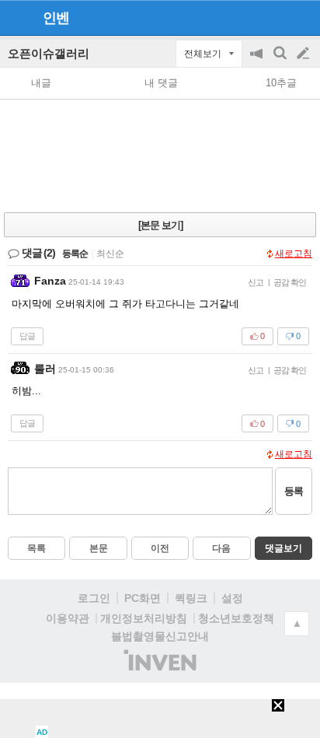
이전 (160, 548)
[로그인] (273, 17)
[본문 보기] (160, 225)
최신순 (110, 253)
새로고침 (293, 253)
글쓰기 (304, 53)
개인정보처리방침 (143, 618)
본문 (98, 548)
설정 (232, 598)
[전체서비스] (301, 17)
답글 (27, 336)
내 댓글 (161, 83)
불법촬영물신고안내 (160, 636)
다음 (221, 548)
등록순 (75, 253)
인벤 (56, 18)
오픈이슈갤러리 (48, 53)
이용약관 (67, 618)
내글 (41, 83)
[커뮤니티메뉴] (16, 17)
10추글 (281, 83)
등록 (293, 491)
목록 (36, 548)
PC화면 (142, 598)
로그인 (94, 598)
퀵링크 (191, 598)
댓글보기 (283, 548)
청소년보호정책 (236, 618)
